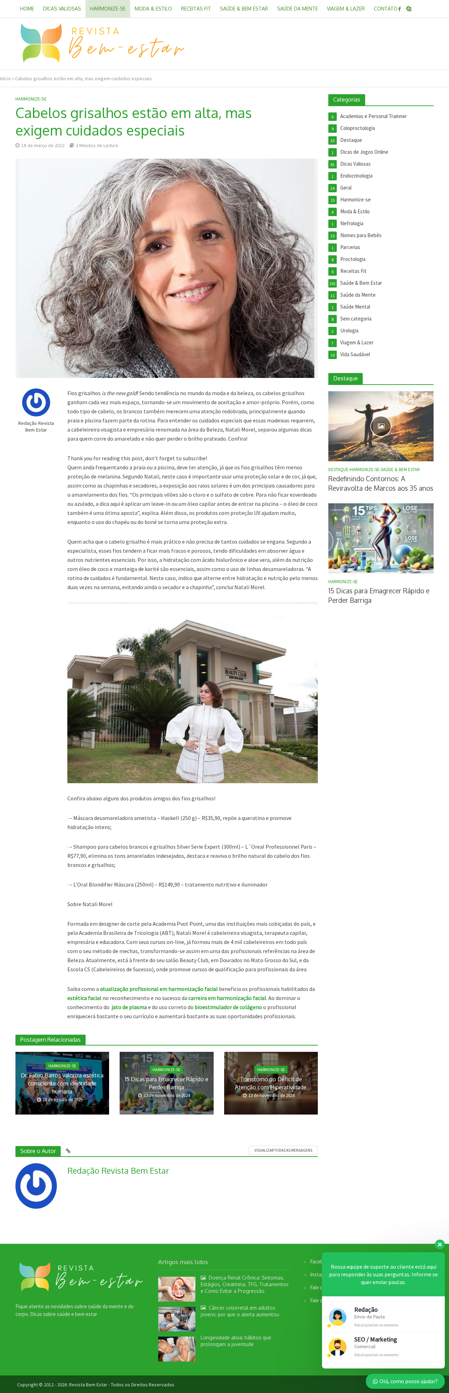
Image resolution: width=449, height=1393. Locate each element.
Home (27, 9)
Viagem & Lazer (346, 9)
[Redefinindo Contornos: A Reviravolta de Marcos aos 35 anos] (381, 425)
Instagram (321, 1274)
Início (5, 78)
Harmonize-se (108, 9)
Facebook (320, 1261)
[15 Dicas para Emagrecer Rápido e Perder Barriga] (381, 538)
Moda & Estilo (153, 9)
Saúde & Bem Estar (244, 9)
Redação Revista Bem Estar (36, 426)
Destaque (338, 470)
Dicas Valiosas (62, 9)
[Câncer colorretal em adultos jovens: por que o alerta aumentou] (176, 1318)
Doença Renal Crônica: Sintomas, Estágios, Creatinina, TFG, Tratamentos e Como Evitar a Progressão (245, 1284)
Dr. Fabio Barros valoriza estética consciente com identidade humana (62, 1083)
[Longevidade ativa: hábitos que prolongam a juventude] (176, 1348)
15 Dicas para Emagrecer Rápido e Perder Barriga (166, 1083)
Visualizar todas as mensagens (283, 1150)
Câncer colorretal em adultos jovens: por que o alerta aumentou (240, 1311)
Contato (385, 9)
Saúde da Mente (297, 9)
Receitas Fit (196, 9)
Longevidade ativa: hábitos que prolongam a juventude (236, 1341)
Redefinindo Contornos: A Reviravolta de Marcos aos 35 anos (380, 483)
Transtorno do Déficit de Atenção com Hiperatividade (271, 1083)
